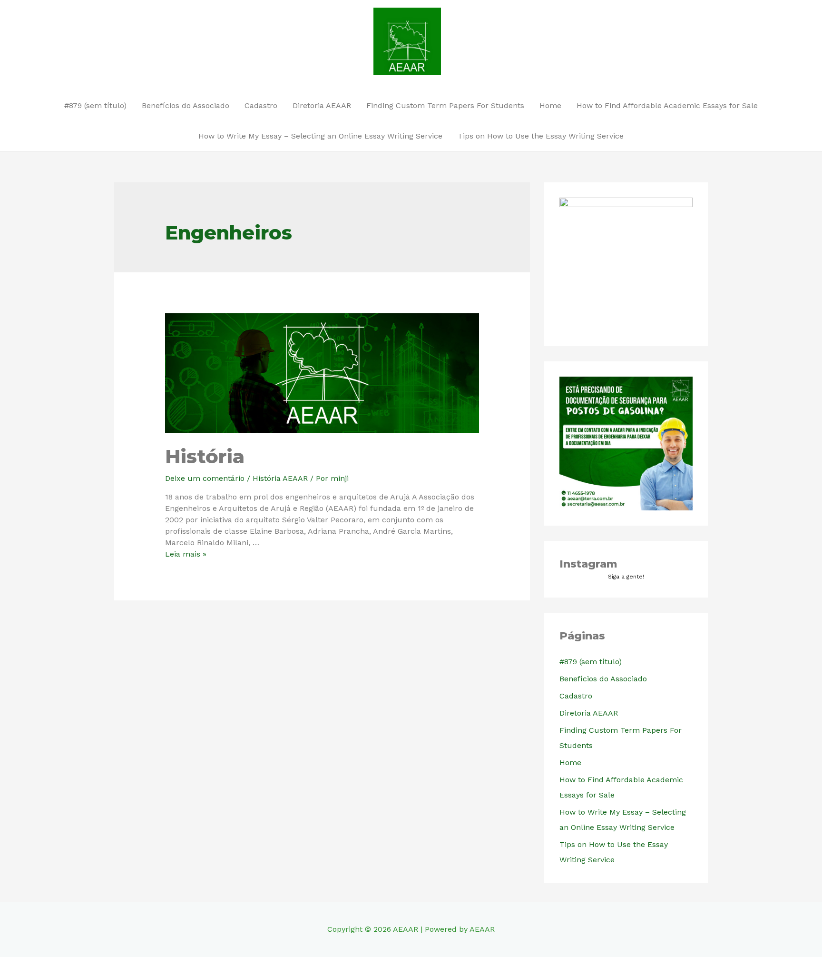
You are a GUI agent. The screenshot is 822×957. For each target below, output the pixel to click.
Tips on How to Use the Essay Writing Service (541, 135)
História (205, 456)
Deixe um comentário (205, 478)
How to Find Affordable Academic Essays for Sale (667, 105)
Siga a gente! (626, 576)
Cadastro (261, 105)
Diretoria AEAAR (322, 105)
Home (550, 105)
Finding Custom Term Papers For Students (445, 105)
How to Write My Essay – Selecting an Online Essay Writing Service (320, 135)
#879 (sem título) (95, 105)
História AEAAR (280, 478)
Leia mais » (185, 553)
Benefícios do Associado (185, 105)
